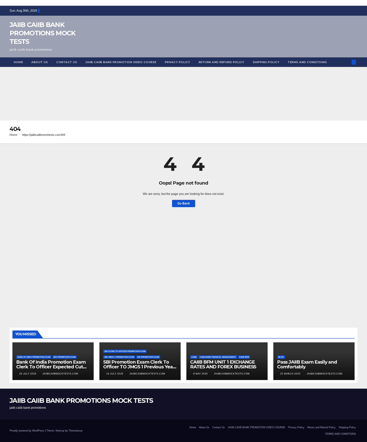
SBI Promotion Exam (148, 357)
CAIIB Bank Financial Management (218, 357)
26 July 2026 (28, 373)
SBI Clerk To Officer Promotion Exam (124, 351)
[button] (347, 62)
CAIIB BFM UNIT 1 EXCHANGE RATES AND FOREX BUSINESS (223, 364)
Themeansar (75, 430)
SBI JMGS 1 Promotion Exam (119, 357)
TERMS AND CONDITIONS (307, 62)
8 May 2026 (201, 373)
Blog (281, 357)
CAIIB (193, 357)
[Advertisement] (114, 93)
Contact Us (66, 62)
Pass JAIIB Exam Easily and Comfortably (307, 364)
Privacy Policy (177, 62)
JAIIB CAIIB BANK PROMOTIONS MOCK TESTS (43, 33)
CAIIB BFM (244, 357)
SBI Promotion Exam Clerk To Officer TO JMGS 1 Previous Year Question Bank (139, 366)
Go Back (183, 203)
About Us (39, 62)
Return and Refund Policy (221, 62)
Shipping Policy (266, 62)
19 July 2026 (115, 373)
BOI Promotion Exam (65, 357)
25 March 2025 (290, 373)
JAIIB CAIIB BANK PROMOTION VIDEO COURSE (120, 62)
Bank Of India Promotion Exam (33, 357)
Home (18, 62)
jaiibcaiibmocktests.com (60, 373)
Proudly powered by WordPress (27, 430)
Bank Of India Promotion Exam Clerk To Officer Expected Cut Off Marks (50, 366)
